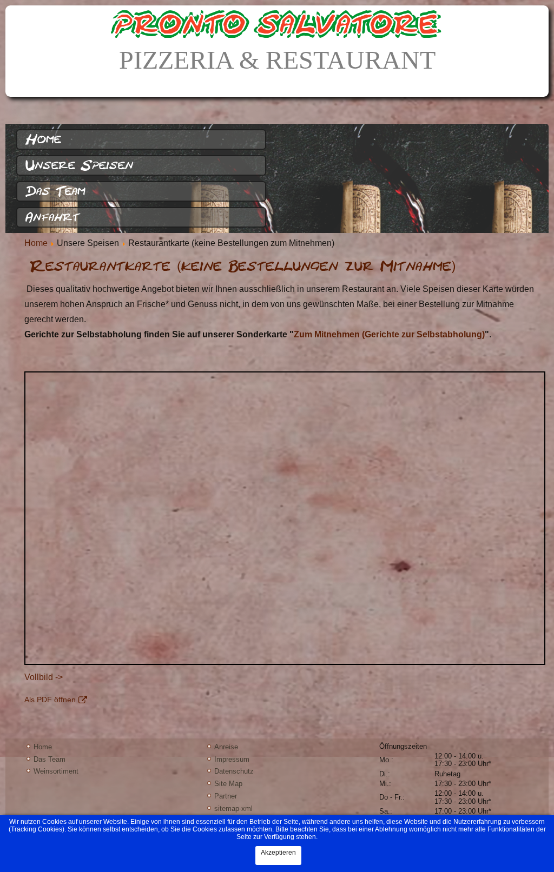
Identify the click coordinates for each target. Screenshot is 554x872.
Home (43, 139)
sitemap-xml (233, 808)
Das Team (55, 191)
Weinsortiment (56, 771)
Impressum (231, 759)
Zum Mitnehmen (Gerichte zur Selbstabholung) (389, 334)
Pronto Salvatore (277, 24)
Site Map (228, 784)
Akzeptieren (278, 852)
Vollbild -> (43, 677)
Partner (225, 796)
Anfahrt (52, 217)
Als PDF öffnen (50, 699)
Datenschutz (234, 771)
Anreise (226, 747)
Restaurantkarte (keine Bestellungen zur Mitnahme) (243, 266)
